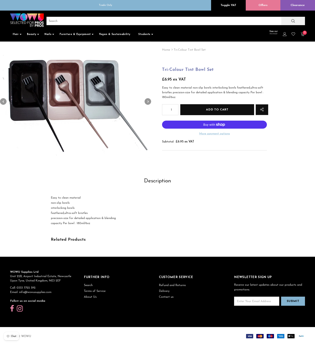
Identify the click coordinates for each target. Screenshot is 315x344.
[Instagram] (20, 308)
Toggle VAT (228, 5)
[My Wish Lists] (293, 34)
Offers (262, 5)
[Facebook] (12, 308)
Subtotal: (168, 141)
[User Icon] (285, 34)
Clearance (298, 5)
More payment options (214, 133)
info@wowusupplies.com (35, 292)
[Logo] (27, 20)
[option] (106, 5)
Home (166, 49)
